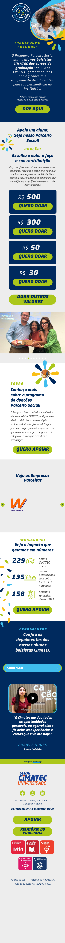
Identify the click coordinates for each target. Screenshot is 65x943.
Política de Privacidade (43, 880)
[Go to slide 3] (25, 358)
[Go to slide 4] (28, 358)
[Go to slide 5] (31, 358)
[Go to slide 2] (22, 358)
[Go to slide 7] (36, 358)
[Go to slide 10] (45, 358)
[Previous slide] (3, 505)
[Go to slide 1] (19, 358)
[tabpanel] (32, 718)
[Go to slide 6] (34, 358)
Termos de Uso (18, 880)
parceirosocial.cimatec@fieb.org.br (32, 809)
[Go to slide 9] (42, 358)
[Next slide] (62, 505)
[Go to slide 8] (39, 358)
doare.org (37, 762)
